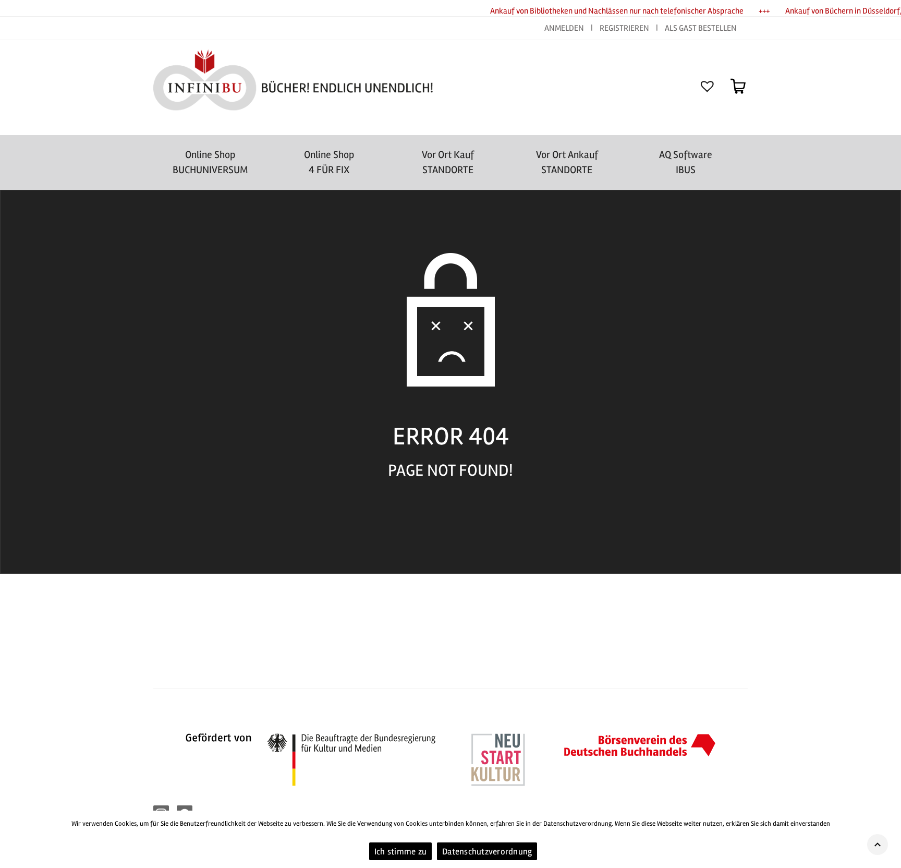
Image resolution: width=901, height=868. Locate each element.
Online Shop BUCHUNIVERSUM (210, 162)
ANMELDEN (565, 28)
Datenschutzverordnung (487, 851)
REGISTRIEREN (624, 28)
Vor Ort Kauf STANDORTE (448, 162)
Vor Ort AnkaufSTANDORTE (567, 162)
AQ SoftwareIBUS (685, 162)
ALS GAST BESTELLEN (701, 28)
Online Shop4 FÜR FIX (329, 162)
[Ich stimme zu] (888, 839)
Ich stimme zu (400, 851)
